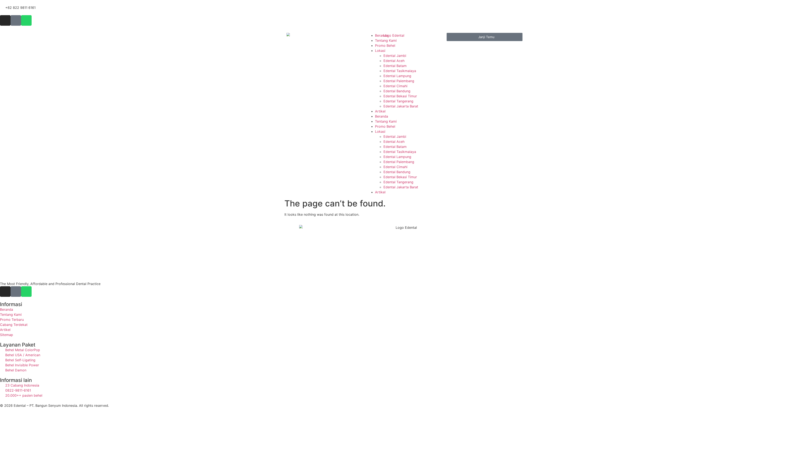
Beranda (381, 35)
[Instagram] (5, 20)
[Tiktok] (16, 20)
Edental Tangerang (398, 101)
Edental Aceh (393, 61)
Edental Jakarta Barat (400, 106)
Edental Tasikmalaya (399, 71)
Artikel (380, 111)
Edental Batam (395, 66)
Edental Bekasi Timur (400, 96)
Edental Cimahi (395, 86)
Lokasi (380, 50)
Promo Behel (385, 45)
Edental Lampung (397, 76)
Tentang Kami (386, 40)
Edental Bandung (396, 91)
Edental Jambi (394, 56)
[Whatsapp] (26, 20)
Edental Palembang (398, 81)
